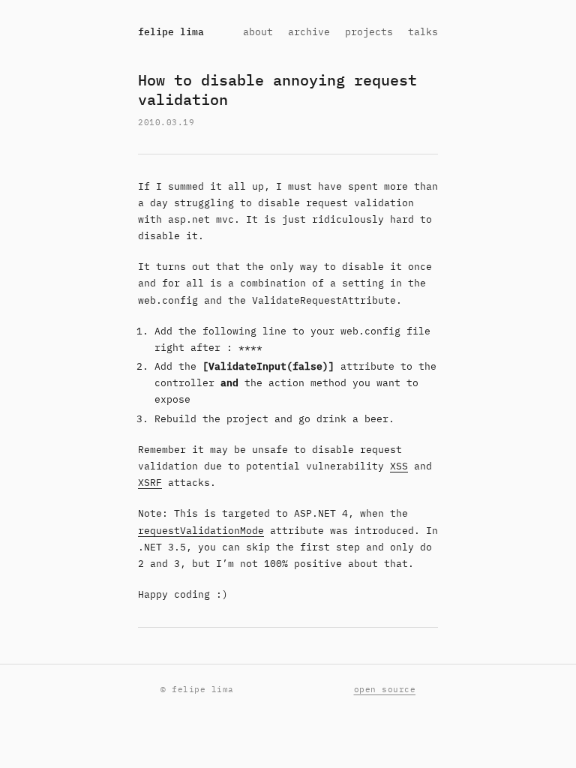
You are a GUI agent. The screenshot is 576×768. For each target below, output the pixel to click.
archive (309, 32)
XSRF (150, 482)
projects (369, 32)
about (258, 32)
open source (385, 689)
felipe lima (171, 32)
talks (423, 32)
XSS (399, 466)
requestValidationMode (201, 530)
